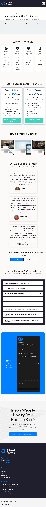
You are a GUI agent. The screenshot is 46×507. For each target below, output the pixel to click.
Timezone (20, 387)
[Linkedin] (6, 504)
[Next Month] (38, 363)
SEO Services (5, 491)
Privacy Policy (4, 475)
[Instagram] (2, 504)
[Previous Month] (36, 363)
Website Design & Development (10, 484)
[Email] (9, 504)
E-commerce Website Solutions (10, 486)
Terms (2, 473)
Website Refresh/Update (8, 488)
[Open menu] (43, 3)
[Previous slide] (2, 146)
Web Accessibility (5, 477)
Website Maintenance (7, 489)
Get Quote (3, 471)
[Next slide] (44, 146)
